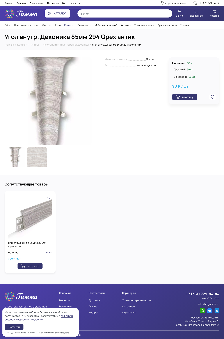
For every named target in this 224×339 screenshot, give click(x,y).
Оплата (93, 306)
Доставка (94, 300)
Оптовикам (128, 306)
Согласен (14, 327)
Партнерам (53, 3)
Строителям (129, 312)
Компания (21, 3)
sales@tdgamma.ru (208, 304)
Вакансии (64, 300)
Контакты (75, 3)
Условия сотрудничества (136, 300)
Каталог (9, 3)
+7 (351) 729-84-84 (202, 293)
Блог (64, 3)
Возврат (93, 312)
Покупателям (37, 3)
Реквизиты (65, 306)
